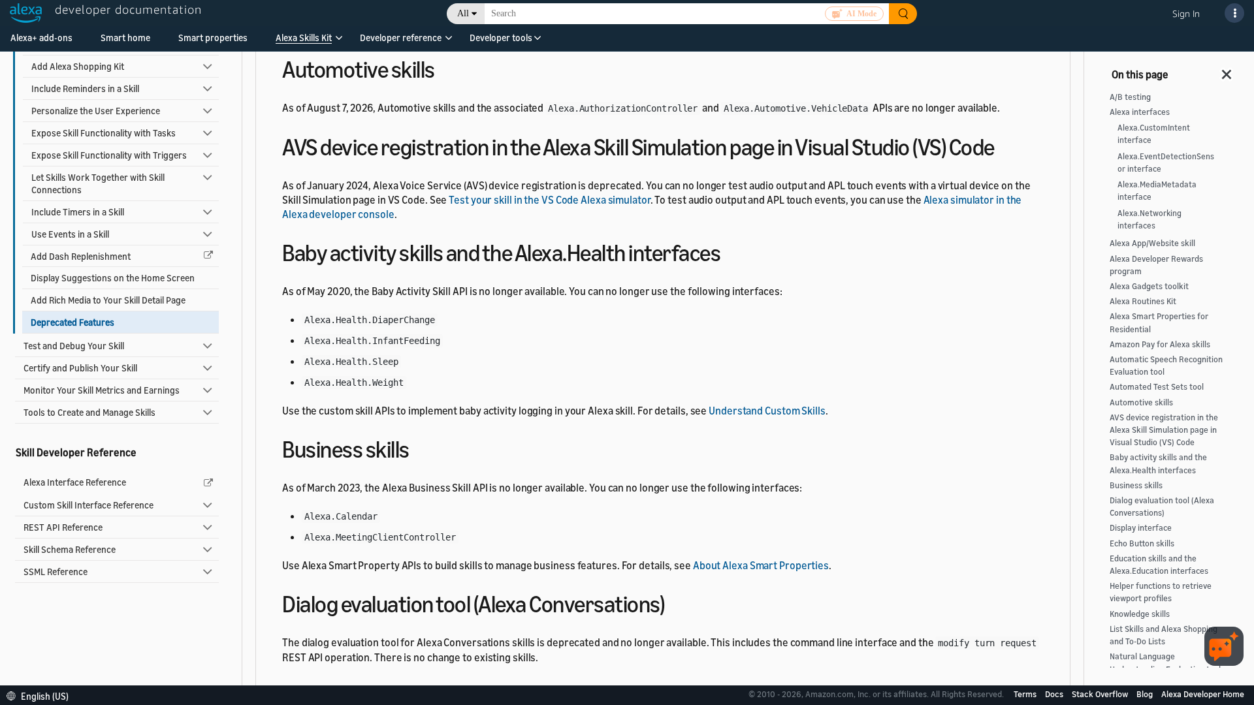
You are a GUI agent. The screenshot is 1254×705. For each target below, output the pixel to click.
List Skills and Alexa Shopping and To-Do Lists (1163, 635)
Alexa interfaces (1140, 112)
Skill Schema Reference (70, 549)
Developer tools (501, 37)
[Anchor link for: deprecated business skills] (421, 447)
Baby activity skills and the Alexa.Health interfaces (1158, 463)
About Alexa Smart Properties (761, 565)
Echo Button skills (1142, 543)
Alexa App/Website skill (1152, 243)
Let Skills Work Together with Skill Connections (98, 183)
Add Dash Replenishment (81, 256)
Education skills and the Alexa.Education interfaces (1159, 565)
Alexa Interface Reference (75, 482)
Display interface (1141, 528)
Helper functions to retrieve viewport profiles (1161, 592)
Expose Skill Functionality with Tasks (103, 132)
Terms (1026, 694)
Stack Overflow (1101, 694)
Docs (1055, 694)
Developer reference (401, 37)
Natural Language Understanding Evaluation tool (1165, 662)
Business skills (1136, 485)
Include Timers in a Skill (77, 211)
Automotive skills (1141, 402)
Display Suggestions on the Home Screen (113, 277)
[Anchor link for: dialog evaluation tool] (675, 602)
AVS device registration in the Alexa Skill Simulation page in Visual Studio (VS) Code (1164, 430)
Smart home (125, 37)
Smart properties (213, 37)
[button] (304, 42)
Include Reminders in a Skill (85, 88)
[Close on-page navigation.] (1227, 70)
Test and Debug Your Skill (74, 345)
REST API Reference (63, 527)
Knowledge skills (1140, 614)
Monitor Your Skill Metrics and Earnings (102, 390)
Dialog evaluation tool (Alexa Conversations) (1162, 506)
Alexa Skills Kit (304, 37)
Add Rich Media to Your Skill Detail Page (108, 300)
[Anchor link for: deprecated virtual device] (1006, 145)
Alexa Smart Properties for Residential (1159, 322)
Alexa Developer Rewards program (1156, 265)
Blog (1145, 694)
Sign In (1186, 13)
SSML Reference (56, 571)
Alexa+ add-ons (41, 37)
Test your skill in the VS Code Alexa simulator (549, 199)
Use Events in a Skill (70, 234)
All (463, 13)
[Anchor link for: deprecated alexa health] (731, 251)
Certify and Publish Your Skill (80, 367)
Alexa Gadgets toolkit (1149, 286)
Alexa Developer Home (1202, 694)
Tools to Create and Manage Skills (89, 412)
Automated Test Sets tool (1157, 387)
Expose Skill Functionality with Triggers (109, 155)
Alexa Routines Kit (1143, 301)
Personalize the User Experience (95, 110)
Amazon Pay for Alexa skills (1160, 344)
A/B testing (1130, 97)
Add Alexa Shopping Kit (77, 66)
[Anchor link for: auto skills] (446, 67)
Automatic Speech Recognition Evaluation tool (1166, 365)
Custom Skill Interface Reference (88, 504)
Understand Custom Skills (767, 410)
